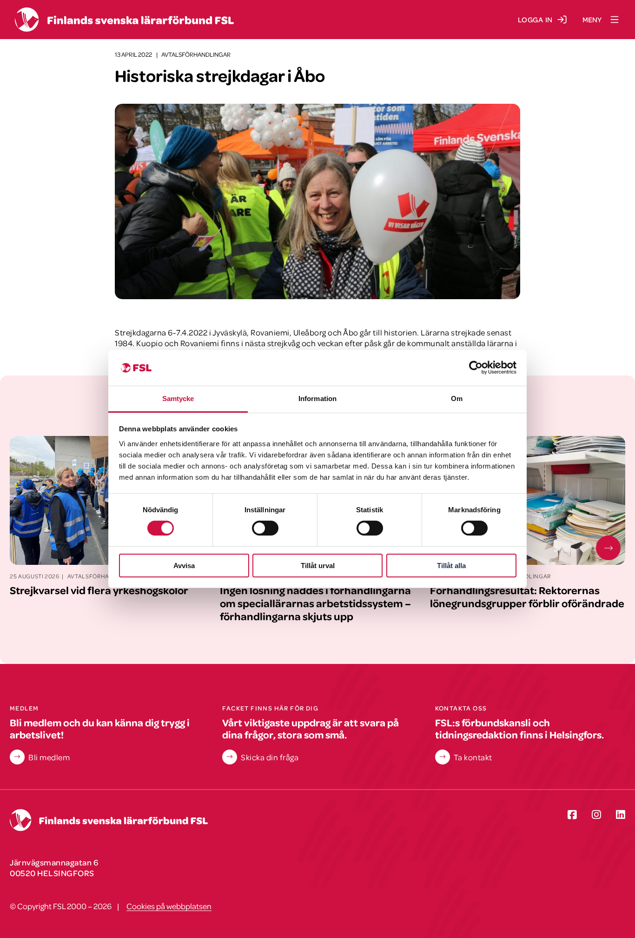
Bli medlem (49, 757)
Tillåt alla (451, 566)
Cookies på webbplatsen (169, 906)
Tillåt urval (318, 566)
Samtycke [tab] (178, 398)
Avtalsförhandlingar (196, 54)
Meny (592, 19)
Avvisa (184, 566)
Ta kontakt (473, 757)
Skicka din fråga (269, 757)
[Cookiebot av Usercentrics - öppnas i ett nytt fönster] (475, 368)
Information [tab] (317, 398)
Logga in (535, 19)
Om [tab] (457, 398)
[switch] (265, 528)
